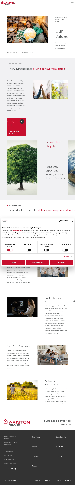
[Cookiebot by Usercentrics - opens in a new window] (60, 221)
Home (57, 17)
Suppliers (59, 456)
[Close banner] (72, 221)
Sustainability (61, 437)
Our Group (36, 437)
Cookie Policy (17, 230)
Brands (34, 447)
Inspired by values (12, 52)
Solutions (35, 456)
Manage (66, 256)
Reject (14, 262)
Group (62, 17)
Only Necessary (37, 262)
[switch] (28, 250)
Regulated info (68, 480)
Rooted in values (27, 52)
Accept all (61, 262)
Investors (59, 447)
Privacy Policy (48, 480)
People (34, 466)
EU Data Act (58, 480)
